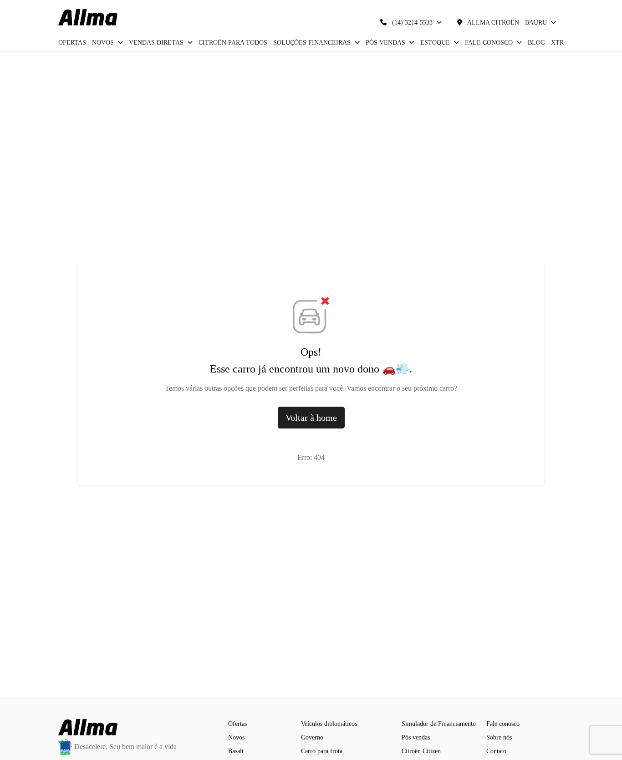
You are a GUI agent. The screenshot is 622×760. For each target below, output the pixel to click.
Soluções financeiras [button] (312, 42)
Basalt (236, 751)
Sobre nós (499, 737)
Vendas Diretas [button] (157, 42)
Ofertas (72, 42)
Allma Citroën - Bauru (507, 22)
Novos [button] (104, 42)
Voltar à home (311, 418)
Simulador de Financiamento (439, 723)
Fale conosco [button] (490, 42)
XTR (557, 42)
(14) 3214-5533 (412, 22)
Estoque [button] (436, 42)
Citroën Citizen (421, 751)
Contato (496, 751)
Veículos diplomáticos (329, 723)
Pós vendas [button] (386, 42)
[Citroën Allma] (87, 17)
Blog (536, 42)
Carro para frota (321, 751)
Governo (312, 737)
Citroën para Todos (233, 42)
